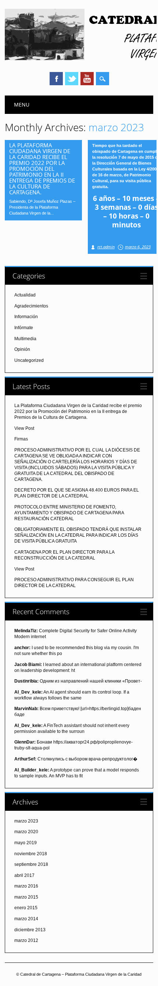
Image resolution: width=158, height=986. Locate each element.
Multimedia (25, 338)
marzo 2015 (26, 897)
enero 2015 (25, 907)
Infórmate (23, 327)
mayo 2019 (25, 842)
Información (26, 316)
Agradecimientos (31, 306)
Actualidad (25, 295)
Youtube (87, 78)
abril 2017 (24, 875)
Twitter (71, 78)
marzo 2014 (26, 918)
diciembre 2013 (30, 929)
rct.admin (106, 246)
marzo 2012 (26, 940)
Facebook (56, 78)
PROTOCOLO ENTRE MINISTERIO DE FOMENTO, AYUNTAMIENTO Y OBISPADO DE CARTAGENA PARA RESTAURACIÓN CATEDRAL (69, 512)
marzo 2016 (26, 886)
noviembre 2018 (30, 853)
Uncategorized (29, 360)
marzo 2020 (26, 831)
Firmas (21, 439)
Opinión (22, 349)
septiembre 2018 (31, 864)
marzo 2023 (26, 821)
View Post (24, 428)
